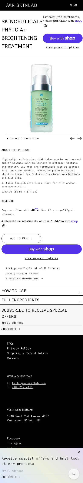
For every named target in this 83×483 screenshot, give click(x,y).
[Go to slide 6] (21, 138)
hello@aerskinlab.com (29, 383)
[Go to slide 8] (27, 138)
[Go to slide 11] (35, 138)
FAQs (10, 343)
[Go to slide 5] (19, 138)
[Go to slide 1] (8, 138)
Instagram (14, 443)
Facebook (14, 438)
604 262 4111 (22, 387)
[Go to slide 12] (38, 138)
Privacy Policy (19, 348)
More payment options (62, 47)
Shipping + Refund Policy (27, 353)
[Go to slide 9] (30, 138)
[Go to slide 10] (32, 138)
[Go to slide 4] (16, 138)
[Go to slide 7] (24, 138)
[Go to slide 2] (10, 138)
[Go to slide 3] (13, 138)
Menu (73, 5)
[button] (80, 5)
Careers (13, 358)
